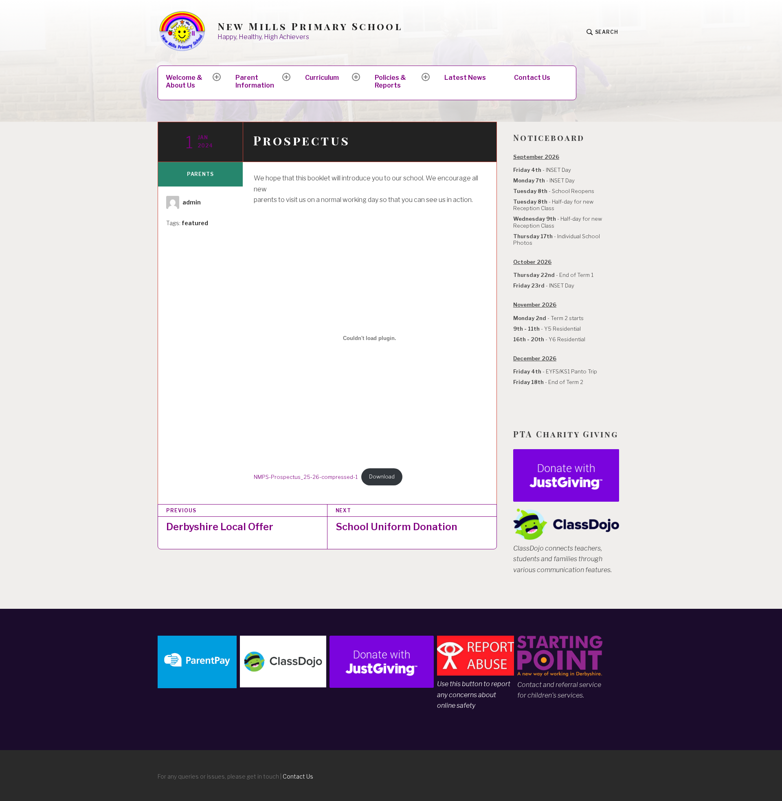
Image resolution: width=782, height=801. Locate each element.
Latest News (465, 77)
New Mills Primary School (309, 26)
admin (191, 202)
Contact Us (532, 77)
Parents (200, 174)
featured (195, 222)
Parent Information (254, 81)
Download (382, 477)
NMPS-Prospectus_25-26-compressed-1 (306, 477)
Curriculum (322, 77)
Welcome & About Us (184, 81)
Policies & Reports (390, 81)
